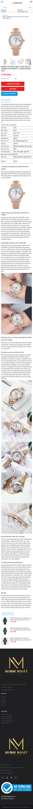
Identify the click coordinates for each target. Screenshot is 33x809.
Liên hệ (3, 705)
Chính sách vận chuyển (6, 716)
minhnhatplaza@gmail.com (6, 773)
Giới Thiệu (3, 698)
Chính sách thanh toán (6, 718)
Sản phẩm (3, 702)
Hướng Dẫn (4, 700)
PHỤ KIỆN (3, 11)
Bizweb (29, 807)
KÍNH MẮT (20, 10)
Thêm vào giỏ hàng (12, 84)
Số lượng (3, 78)
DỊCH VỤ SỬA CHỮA (22, 11)
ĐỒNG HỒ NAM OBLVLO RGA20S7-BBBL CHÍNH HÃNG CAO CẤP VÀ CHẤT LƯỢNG (20, 639)
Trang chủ (4, 15)
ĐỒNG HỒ (3, 10)
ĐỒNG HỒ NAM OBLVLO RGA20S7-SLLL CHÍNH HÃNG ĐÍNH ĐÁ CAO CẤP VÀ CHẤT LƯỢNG (21, 619)
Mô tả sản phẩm (6, 100)
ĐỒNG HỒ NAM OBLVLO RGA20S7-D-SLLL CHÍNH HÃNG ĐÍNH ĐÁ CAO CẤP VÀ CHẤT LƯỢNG (20, 629)
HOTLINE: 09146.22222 (5, 770)
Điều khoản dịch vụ (5, 722)
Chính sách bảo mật (6, 714)
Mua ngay (12, 89)
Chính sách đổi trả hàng (6, 720)
